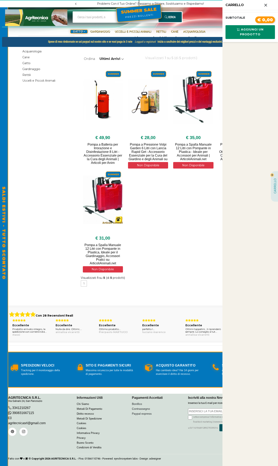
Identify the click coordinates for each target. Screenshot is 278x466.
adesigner (155, 458)
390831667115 (22, 413)
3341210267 (21, 408)
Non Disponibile (148, 165)
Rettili (161, 31)
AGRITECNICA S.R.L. (64, 458)
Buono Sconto (85, 442)
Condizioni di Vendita (89, 447)
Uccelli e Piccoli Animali (133, 31)
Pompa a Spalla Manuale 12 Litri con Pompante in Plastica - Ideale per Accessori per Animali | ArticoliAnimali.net (193, 152)
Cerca (171, 17)
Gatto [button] (78, 31)
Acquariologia (194, 31)
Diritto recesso (85, 413)
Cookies (81, 423)
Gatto (26, 63)
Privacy (81, 437)
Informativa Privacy (88, 433)
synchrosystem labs (126, 458)
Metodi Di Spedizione (89, 418)
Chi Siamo (83, 403)
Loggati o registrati (145, 41)
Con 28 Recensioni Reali (54, 315)
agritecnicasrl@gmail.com (27, 423)
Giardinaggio (100, 31)
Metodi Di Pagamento (89, 408)
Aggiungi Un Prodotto (252, 32)
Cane (174, 31)
